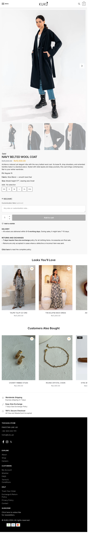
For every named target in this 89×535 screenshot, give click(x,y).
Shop (4, 458)
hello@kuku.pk (8, 435)
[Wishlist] (32, 268)
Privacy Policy (7, 500)
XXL (29, 189)
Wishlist (5, 473)
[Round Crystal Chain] (55, 357)
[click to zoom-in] (44, 66)
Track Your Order (9, 491)
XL (24, 189)
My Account (7, 470)
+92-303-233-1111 (9, 431)
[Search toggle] (79, 4)
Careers (5, 461)
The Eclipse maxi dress (55, 313)
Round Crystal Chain (55, 383)
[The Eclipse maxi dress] (55, 287)
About (4, 455)
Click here (6, 249)
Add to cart (49, 217)
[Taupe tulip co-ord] (18, 287)
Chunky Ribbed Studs (18, 383)
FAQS (4, 476)
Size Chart (8, 198)
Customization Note (12, 203)
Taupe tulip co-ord (18, 313)
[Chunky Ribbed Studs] (18, 357)
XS (4, 189)
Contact (5, 503)
